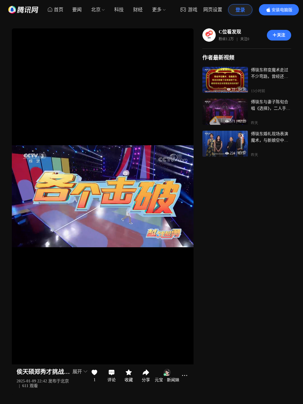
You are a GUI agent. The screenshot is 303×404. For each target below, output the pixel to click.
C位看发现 (230, 31)
